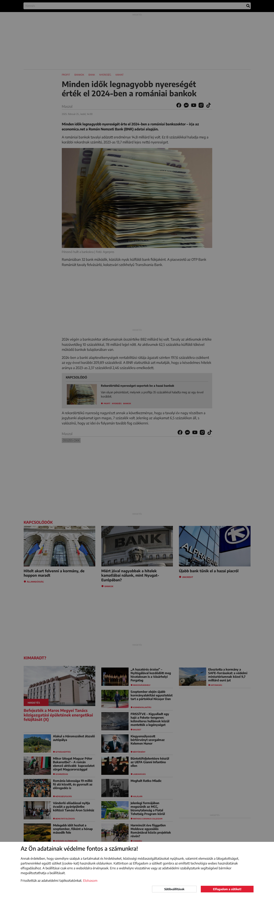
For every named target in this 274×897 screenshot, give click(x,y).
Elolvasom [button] (90, 881)
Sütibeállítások (174, 889)
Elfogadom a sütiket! (227, 889)
